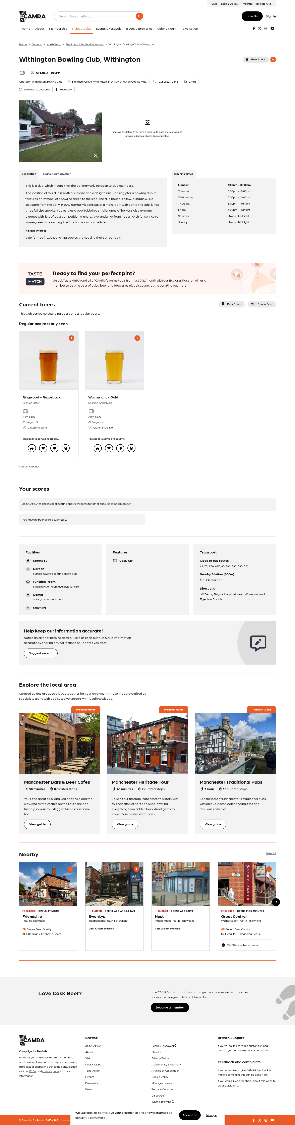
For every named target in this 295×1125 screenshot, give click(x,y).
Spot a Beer (265, 303)
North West (54, 44)
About (89, 1051)
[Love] (43, 448)
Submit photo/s (161, 135)
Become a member (119, 503)
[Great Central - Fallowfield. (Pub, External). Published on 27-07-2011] (247, 906)
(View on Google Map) (133, 81)
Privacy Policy (160, 1058)
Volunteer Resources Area (257, 3)
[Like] (32, 448)
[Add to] (273, 59)
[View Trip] (59, 743)
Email (192, 81)
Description (28, 173)
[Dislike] (54, 448)
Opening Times (183, 173)
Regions (37, 44)
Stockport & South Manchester (85, 44)
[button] (276, 902)
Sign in (271, 16)
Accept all (189, 1115)
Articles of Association (166, 1070)
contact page (50, 1071)
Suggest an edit (41, 653)
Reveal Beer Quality (38, 929)
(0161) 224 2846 (168, 81)
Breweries (91, 1082)
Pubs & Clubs (93, 1064)
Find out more (176, 285)
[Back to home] (32, 16)
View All (271, 853)
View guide (37, 824)
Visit (88, 1058)
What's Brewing (162, 1101)
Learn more (96, 1118)
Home (23, 44)
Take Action (92, 1070)
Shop (214, 3)
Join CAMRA (93, 1045)
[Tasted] (66, 448)
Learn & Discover (230, 3)
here (267, 1050)
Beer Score (258, 59)
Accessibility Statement (166, 1064)
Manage (211, 1115)
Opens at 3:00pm (48, 72)
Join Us (252, 16)
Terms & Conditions (164, 1089)
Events (89, 1076)
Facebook (66, 89)
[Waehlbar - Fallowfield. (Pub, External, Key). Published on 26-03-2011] (181, 906)
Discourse (158, 1095)
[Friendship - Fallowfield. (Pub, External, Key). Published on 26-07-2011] (48, 906)
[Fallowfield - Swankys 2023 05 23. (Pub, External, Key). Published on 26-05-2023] (114, 906)
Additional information (57, 173)
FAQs (32, 1071)
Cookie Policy (160, 1076)
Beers (89, 1089)
